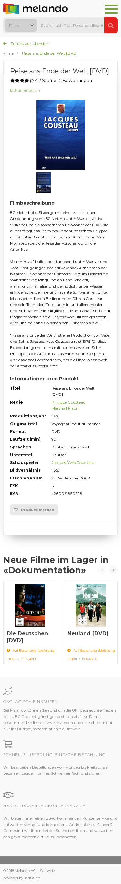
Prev (102, 570)
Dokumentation (25, 90)
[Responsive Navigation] (111, 9)
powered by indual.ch (21, 878)
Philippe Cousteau (68, 402)
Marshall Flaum (65, 408)
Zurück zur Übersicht (29, 43)
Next (113, 570)
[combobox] (21, 25)
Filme (8, 53)
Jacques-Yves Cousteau (72, 462)
